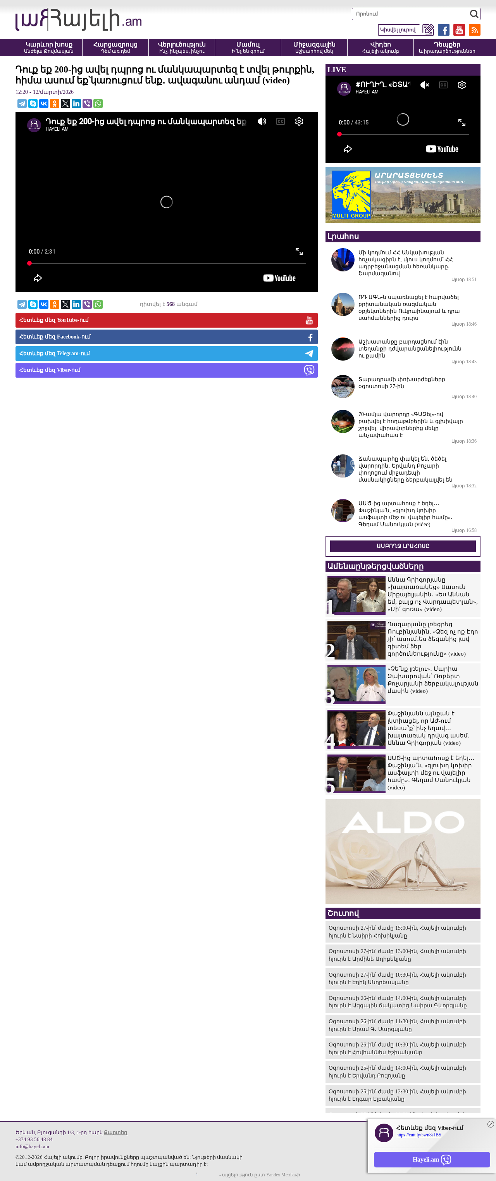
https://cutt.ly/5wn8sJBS (418, 1135)
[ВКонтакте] (43, 103)
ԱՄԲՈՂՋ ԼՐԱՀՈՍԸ (403, 546)
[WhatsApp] (98, 103)
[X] (65, 103)
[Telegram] (22, 103)
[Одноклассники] (54, 103)
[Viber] (87, 103)
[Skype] (33, 103)
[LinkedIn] (76, 103)
